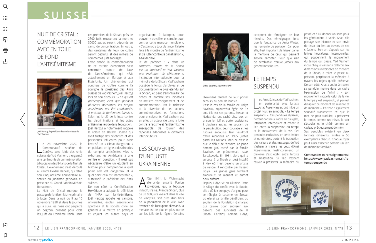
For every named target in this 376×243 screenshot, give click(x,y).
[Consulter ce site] (326, 158)
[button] (5, 6)
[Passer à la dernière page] (358, 240)
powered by (35, 239)
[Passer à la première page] (342, 240)
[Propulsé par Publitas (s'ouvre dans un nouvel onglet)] (5, 235)
